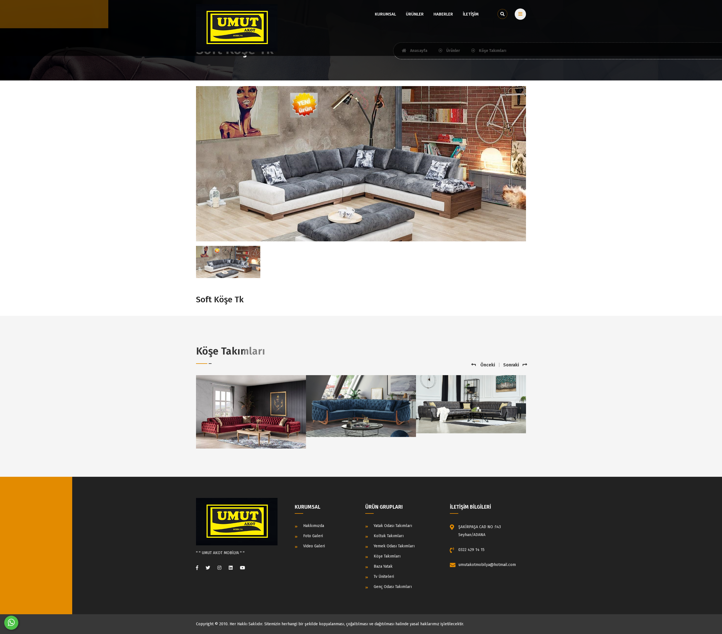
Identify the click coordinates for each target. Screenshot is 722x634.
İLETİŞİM (471, 14)
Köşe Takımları (387, 556)
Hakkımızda (313, 525)
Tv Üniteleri (384, 576)
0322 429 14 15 (471, 549)
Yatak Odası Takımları (393, 525)
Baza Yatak (383, 566)
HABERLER (443, 14)
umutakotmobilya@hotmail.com (487, 564)
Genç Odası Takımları (393, 586)
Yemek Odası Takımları (394, 546)
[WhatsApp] (11, 623)
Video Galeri (314, 546)
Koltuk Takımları (389, 536)
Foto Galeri (313, 536)
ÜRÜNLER (415, 14)
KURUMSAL (385, 14)
